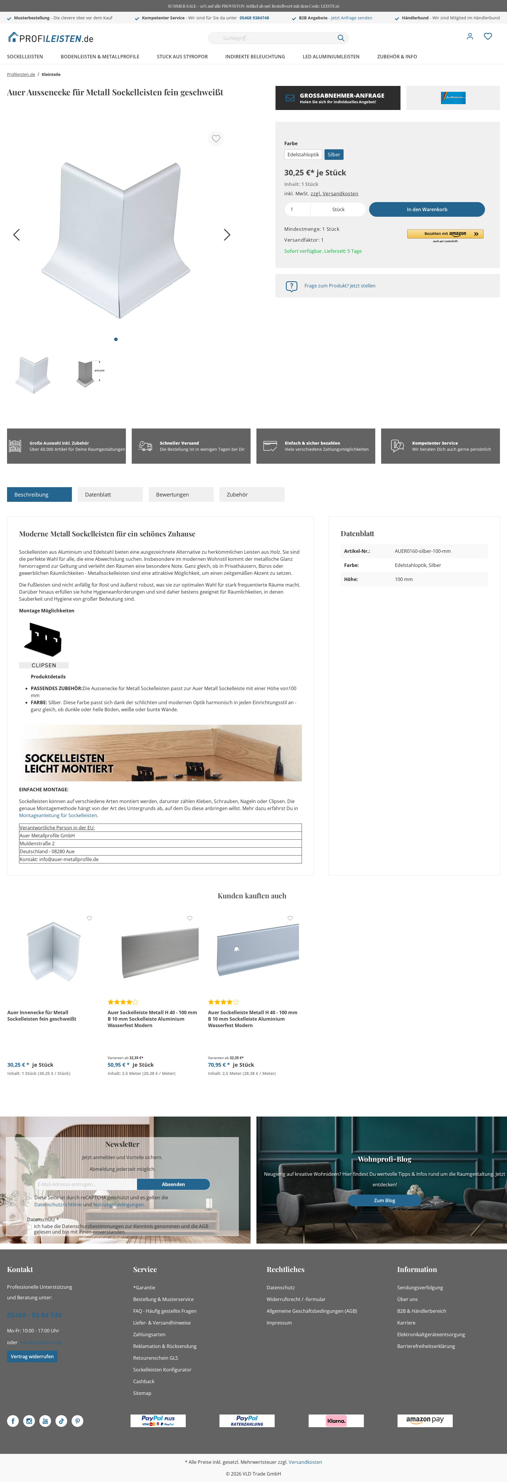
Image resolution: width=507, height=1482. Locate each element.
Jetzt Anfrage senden (351, 18)
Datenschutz (281, 1287)
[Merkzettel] (488, 37)
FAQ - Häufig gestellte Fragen (165, 1311)
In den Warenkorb (427, 209)
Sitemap (142, 1393)
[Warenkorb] (502, 32)
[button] (445, 236)
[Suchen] (341, 38)
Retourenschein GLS (155, 1358)
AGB (203, 1226)
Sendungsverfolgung (420, 1287)
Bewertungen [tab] (172, 494)
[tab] (39, 494)
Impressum (279, 1323)
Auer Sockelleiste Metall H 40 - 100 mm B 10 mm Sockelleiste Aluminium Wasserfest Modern (152, 1019)
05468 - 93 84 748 (34, 1314)
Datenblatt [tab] (98, 494)
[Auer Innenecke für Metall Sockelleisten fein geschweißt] (52, 952)
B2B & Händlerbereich (421, 1311)
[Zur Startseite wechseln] (51, 37)
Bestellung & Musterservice (163, 1299)
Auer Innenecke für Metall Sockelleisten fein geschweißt (41, 1015)
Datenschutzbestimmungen (93, 1226)
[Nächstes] (225, 236)
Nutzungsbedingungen (118, 1204)
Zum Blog (384, 1200)
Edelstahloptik (303, 154)
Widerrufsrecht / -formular (296, 1299)
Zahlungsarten (149, 1334)
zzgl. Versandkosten (334, 193)
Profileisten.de (21, 74)
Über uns (407, 1299)
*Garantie (144, 1287)
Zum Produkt (53, 1087)
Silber (334, 154)
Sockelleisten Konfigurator (162, 1369)
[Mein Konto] (470, 37)
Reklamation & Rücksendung (165, 1346)
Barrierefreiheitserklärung (426, 1346)
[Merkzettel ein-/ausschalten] (216, 139)
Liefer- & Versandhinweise (162, 1323)
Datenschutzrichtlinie (58, 1204)
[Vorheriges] (14, 236)
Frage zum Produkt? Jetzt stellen (340, 285)
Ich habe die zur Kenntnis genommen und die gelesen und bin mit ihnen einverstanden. (121, 1229)
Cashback (143, 1381)
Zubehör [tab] (237, 494)
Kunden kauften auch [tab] (252, 895)
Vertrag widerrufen (32, 1356)
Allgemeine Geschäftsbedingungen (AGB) (312, 1311)
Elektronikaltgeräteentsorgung (431, 1334)
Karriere (406, 1323)
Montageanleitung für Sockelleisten (58, 815)
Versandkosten (305, 1462)
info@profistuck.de (41, 1342)
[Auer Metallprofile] (453, 98)
